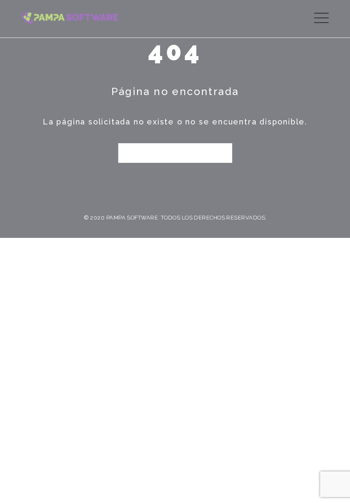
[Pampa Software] (69, 17)
